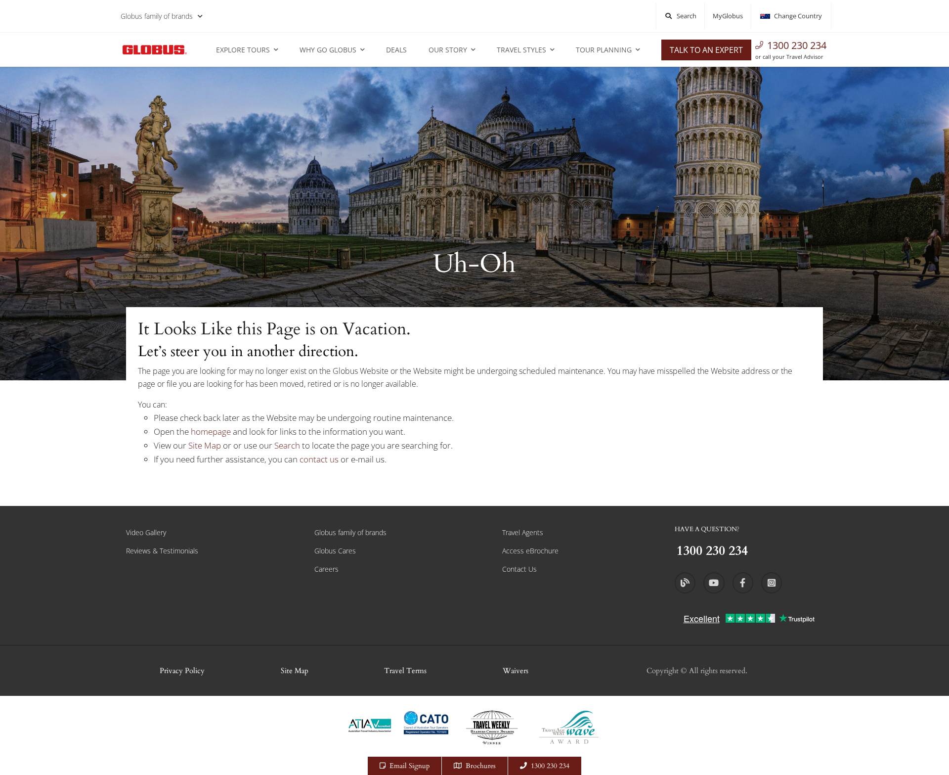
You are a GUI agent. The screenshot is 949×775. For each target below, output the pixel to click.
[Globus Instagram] (771, 582)
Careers (326, 569)
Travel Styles (521, 49)
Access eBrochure (530, 550)
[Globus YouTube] (713, 582)
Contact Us (519, 569)
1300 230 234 (796, 45)
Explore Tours (243, 49)
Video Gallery (146, 532)
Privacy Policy (182, 671)
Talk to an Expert (706, 50)
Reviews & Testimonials (162, 550)
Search (288, 445)
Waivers (515, 671)
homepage (212, 431)
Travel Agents (522, 532)
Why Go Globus (328, 49)
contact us (319, 459)
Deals (396, 49)
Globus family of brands (157, 16)
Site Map (204, 445)
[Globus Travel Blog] (685, 582)
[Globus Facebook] (743, 582)
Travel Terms (405, 671)
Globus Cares (335, 550)
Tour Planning (604, 49)
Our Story (448, 49)
